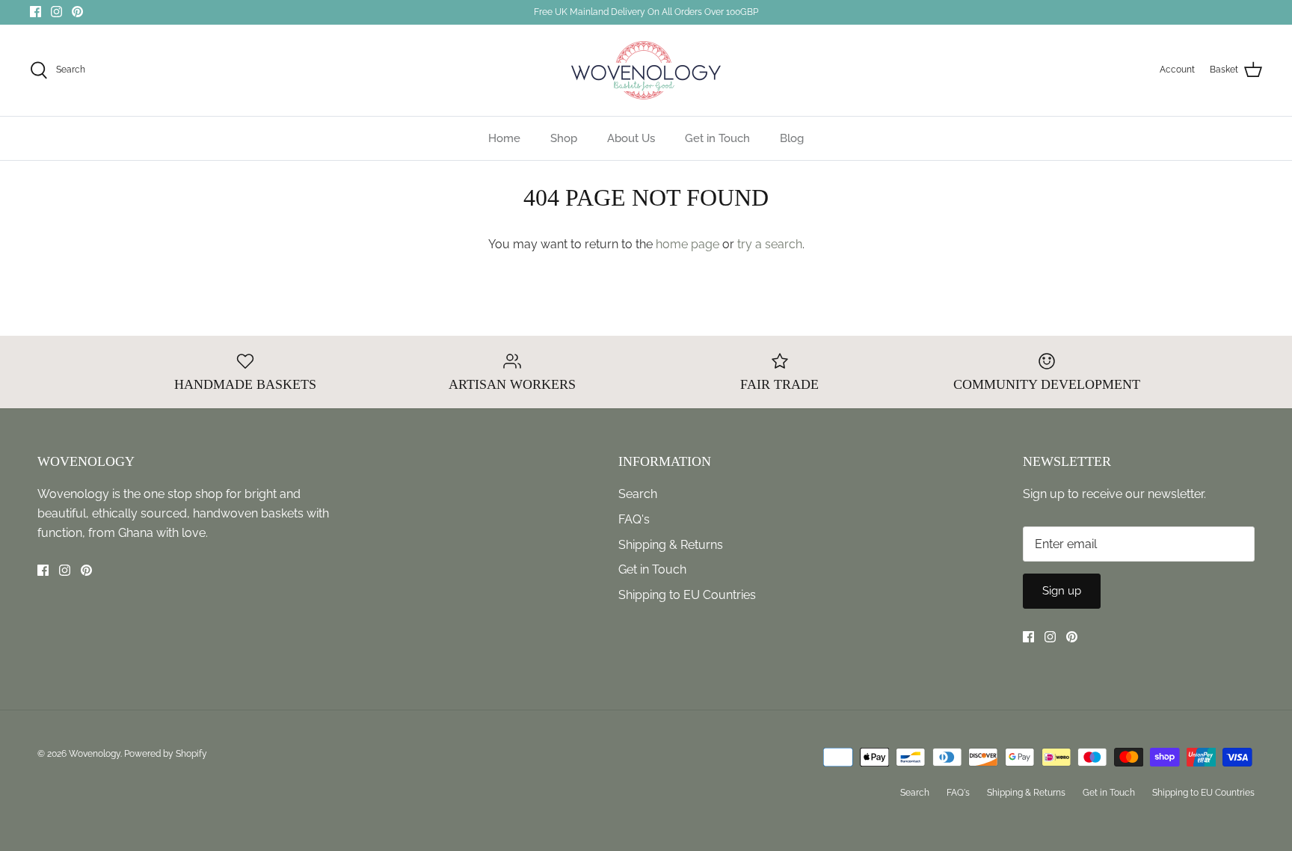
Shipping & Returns (670, 545)
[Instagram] (56, 11)
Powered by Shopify (165, 754)
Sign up (1061, 590)
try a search (769, 244)
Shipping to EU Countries (687, 595)
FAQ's (634, 519)
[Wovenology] (646, 70)
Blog (792, 138)
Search (637, 494)
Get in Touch (717, 138)
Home (504, 138)
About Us (631, 138)
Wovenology (94, 754)
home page (687, 244)
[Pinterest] (77, 11)
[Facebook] (35, 11)
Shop (563, 138)
